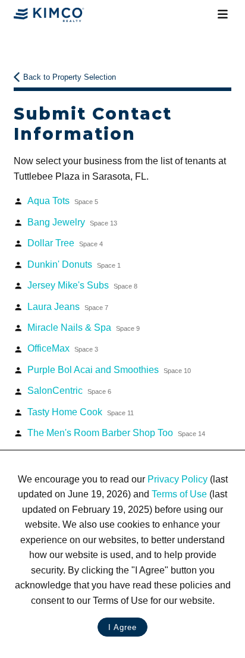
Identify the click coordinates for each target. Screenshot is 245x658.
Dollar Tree (65, 243)
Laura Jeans (67, 307)
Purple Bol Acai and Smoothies (109, 370)
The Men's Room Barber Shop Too (116, 433)
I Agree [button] (122, 627)
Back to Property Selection (69, 77)
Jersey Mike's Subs (82, 285)
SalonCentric (69, 391)
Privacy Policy (177, 479)
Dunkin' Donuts (74, 264)
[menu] (222, 14)
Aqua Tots (62, 201)
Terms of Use (179, 494)
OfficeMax (62, 348)
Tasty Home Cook (80, 412)
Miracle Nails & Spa (83, 327)
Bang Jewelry (72, 222)
